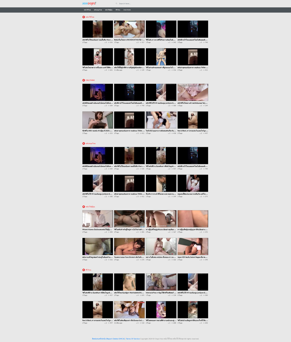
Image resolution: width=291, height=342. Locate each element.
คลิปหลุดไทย (98, 10)
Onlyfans (127, 10)
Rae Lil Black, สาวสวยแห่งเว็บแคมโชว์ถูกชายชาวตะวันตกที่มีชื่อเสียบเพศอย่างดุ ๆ (206, 131)
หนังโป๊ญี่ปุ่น (109, 10)
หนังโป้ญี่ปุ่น (90, 207)
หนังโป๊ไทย (87, 10)
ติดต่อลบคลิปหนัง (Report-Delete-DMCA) (108, 339)
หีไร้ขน (118, 10)
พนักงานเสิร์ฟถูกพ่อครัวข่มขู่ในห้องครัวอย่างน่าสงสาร (101, 257)
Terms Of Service (133, 339)
